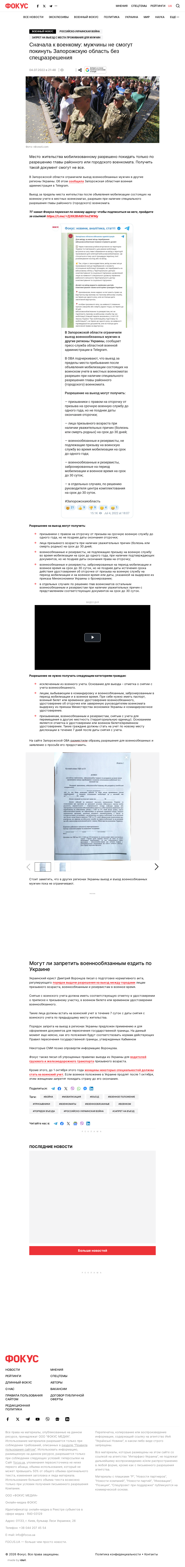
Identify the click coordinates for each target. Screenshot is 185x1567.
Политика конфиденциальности (118, 1554)
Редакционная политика (17, 1407)
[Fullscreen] (126, 757)
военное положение (122, 1096)
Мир (147, 17)
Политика (112, 17)
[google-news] (57, 1419)
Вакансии (58, 1389)
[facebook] (8, 1419)
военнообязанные (98, 1104)
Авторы (56, 1382)
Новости (12, 1369)
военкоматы (68, 1104)
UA (170, 6)
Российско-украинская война (80, 31)
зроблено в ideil (17, 1560)
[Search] (178, 6)
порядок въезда (44, 1111)
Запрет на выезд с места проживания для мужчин (66, 37)
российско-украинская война (84, 1111)
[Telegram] (51, 6)
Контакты (151, 1554)
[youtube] (37, 1419)
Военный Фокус (86, 17)
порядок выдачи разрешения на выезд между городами (94, 982)
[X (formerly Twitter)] (44, 6)
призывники (42, 1104)
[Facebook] (38, 6)
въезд (95, 1096)
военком (125, 1104)
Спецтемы (139, 6)
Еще (173, 17)
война (49, 1096)
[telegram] (27, 1419)
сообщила (76, 181)
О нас (9, 1389)
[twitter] (18, 1419)
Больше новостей (92, 1250)
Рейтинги (157, 6)
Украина (131, 17)
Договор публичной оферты (67, 1397)
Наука (160, 17)
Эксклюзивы (59, 17)
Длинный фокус (18, 1382)
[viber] (47, 1419)
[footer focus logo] (22, 1358)
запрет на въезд (124, 1111)
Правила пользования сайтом (24, 1397)
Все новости (33, 17)
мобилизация (72, 1096)
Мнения (122, 6)
